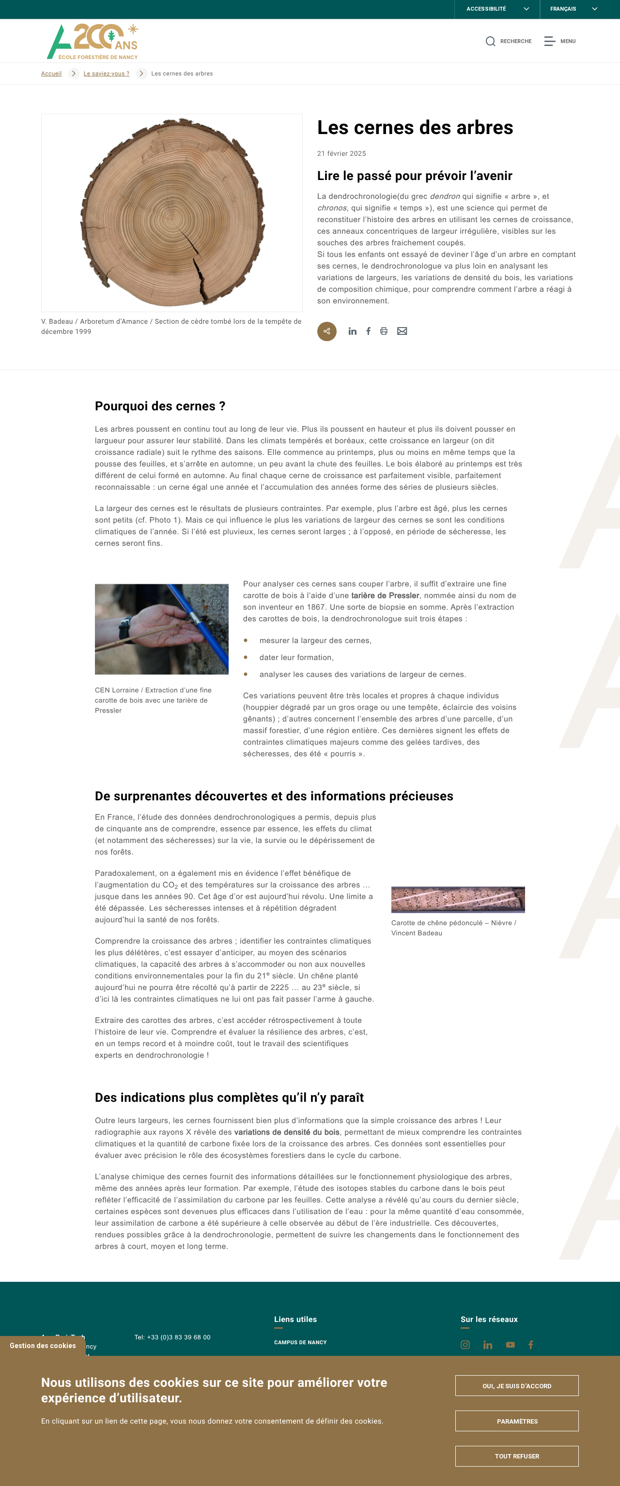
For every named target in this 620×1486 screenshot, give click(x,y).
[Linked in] (353, 332)
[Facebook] (369, 332)
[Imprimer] (384, 332)
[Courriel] (402, 332)
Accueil (51, 73)
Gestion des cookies (43, 1346)
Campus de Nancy (300, 1342)
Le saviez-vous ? (107, 73)
